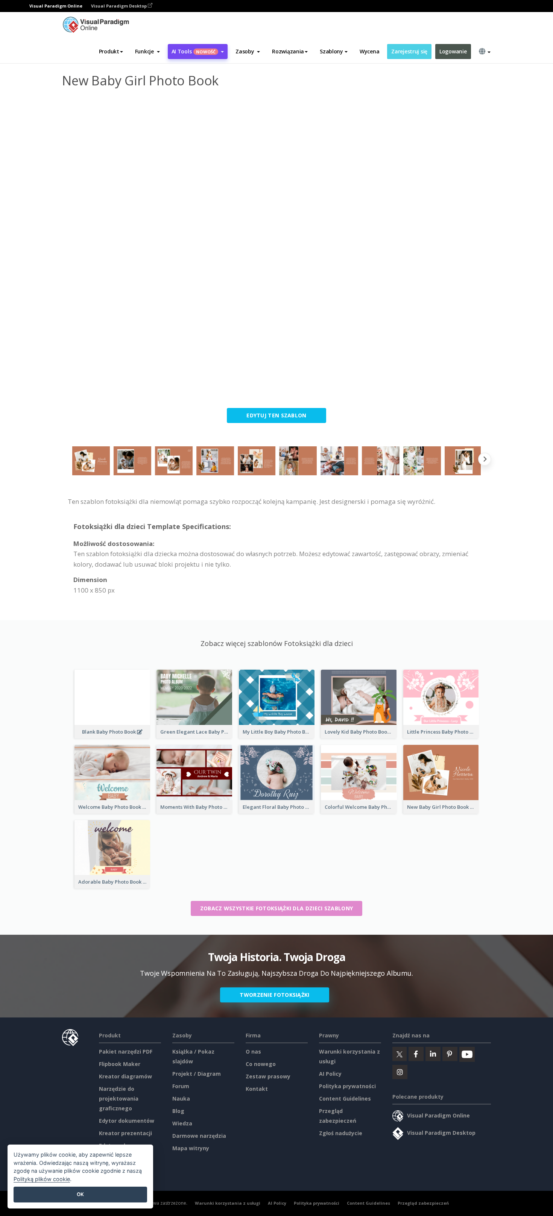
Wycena (369, 51)
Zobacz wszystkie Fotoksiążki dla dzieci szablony (276, 908)
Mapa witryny (190, 1148)
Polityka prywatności (347, 1086)
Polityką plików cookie (42, 1179)
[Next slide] (484, 461)
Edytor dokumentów (126, 1120)
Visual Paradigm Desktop (119, 6)
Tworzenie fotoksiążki (274, 994)
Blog (178, 1110)
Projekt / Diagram (196, 1073)
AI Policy (330, 1073)
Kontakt (257, 1088)
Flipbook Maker (119, 1063)
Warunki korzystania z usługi (227, 1203)
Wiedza (182, 1123)
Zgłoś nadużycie (340, 1133)
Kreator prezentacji (125, 1133)
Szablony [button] (331, 51)
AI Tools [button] (194, 51)
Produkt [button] (109, 51)
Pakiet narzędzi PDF (125, 1051)
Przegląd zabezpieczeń (423, 1203)
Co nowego (261, 1063)
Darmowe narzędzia (199, 1135)
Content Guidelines (345, 1098)
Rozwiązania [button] (288, 51)
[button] (147, 51)
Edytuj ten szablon (276, 415)
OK (80, 1194)
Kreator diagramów (125, 1076)
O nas (253, 1051)
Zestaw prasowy (268, 1076)
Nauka (181, 1098)
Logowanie (452, 51)
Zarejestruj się (409, 51)
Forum (180, 1086)
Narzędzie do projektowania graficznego (118, 1098)
